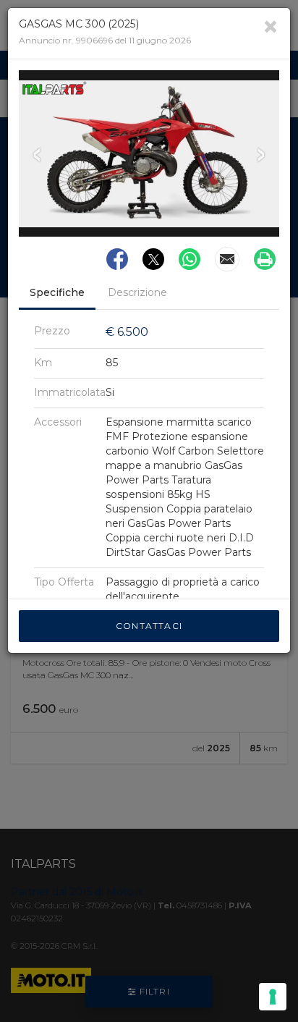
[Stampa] (265, 259)
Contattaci (149, 625)
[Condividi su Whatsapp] (189, 259)
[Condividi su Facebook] (117, 259)
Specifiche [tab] (57, 292)
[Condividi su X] (153, 259)
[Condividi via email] (227, 259)
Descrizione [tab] (137, 292)
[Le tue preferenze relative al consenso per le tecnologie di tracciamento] (272, 996)
